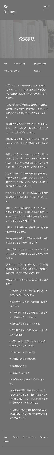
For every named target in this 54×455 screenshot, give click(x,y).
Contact (7, 441)
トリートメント (19, 64)
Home (6, 437)
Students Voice (29, 437)
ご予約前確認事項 (39, 64)
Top (5, 64)
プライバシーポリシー (12, 71)
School (16, 437)
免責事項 (36, 71)
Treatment (44, 437)
